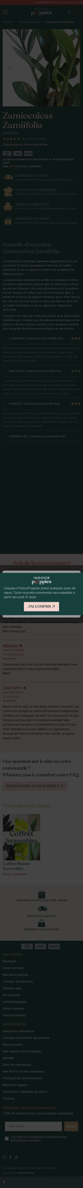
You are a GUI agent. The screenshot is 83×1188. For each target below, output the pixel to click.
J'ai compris (39, 606)
